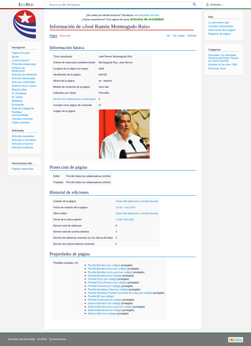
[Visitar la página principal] (24, 24)
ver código (113, 265)
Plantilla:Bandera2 (98, 275)
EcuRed (25, 4)
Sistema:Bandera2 (98, 310)
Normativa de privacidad (21, 339)
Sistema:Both (95, 313)
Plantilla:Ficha (95, 279)
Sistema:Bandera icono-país (103, 306)
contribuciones (149, 201)
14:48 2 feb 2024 (125, 219)
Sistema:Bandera (97, 303)
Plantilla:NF (94, 296)
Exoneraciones (57, 339)
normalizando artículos (146, 15)
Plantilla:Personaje (98, 299)
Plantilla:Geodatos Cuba (101, 289)
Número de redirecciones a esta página (74, 99)
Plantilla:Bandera (97, 265)
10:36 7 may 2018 (125, 207)
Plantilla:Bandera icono (100, 268)
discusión (134, 201)
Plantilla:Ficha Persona (100, 282)
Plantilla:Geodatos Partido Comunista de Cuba (113, 292)
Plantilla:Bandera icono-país (103, 272)
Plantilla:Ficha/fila (97, 286)
